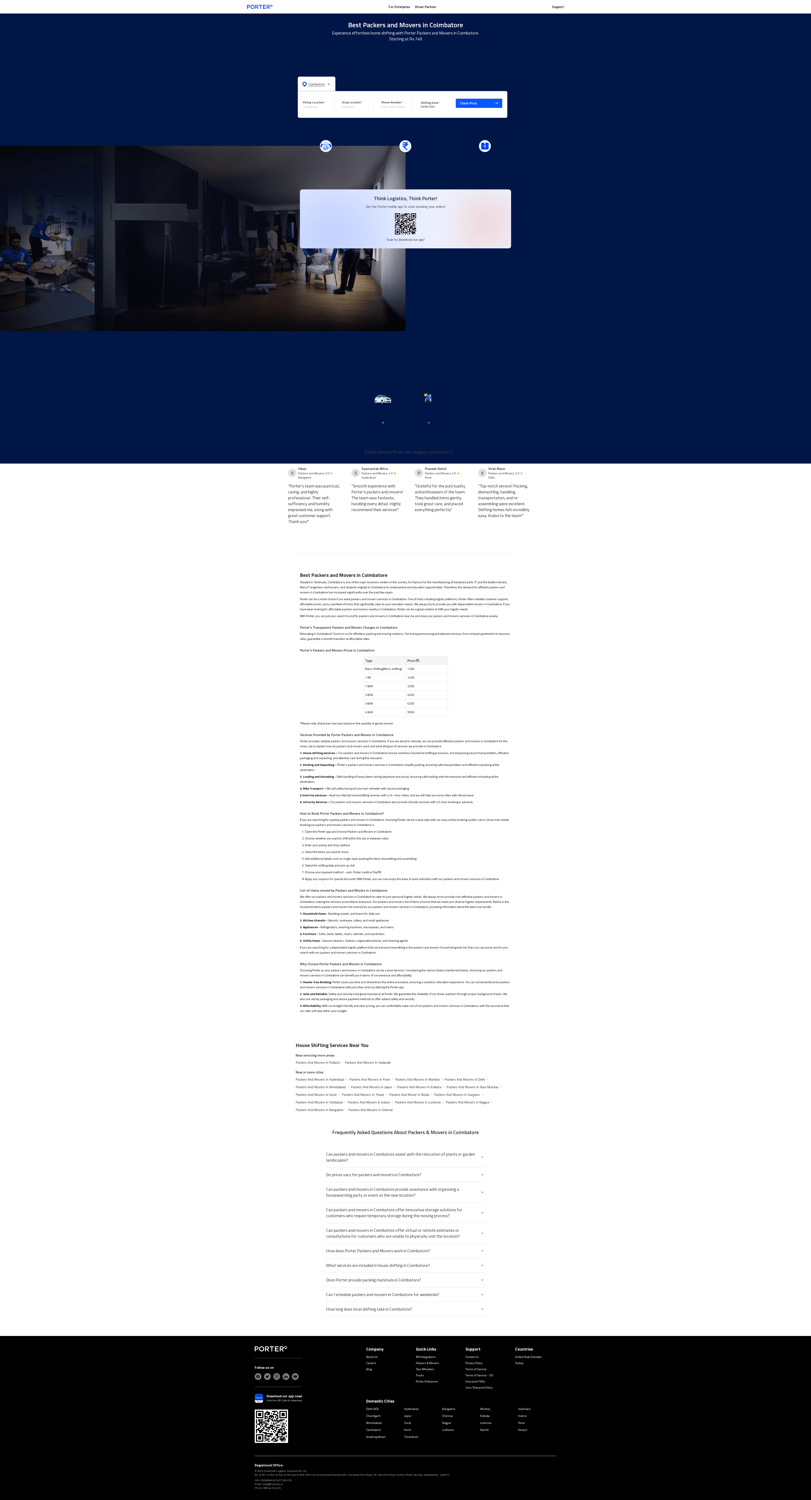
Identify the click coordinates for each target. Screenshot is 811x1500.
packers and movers (364, 599)
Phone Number (391, 102)
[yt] (295, 1376)
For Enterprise (399, 6)
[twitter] (267, 1376)
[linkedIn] (286, 1376)
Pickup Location (313, 102)
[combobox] (315, 107)
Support (558, 6)
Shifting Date (429, 102)
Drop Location (351, 102)
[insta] (276, 1376)
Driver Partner (425, 6)
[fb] (258, 1376)
